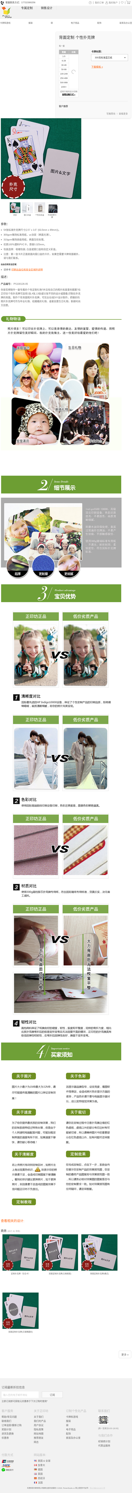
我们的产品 (40, 1421)
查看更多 (123, 113)
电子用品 (71, 1429)
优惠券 (5, 1437)
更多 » (125, 1354)
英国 (40, 1473)
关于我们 (38, 1416)
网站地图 (38, 1433)
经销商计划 (104, 1441)
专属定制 (27, 8)
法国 (40, 1482)
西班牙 (41, 1478)
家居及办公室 (73, 1437)
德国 (40, 1469)
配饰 (68, 1433)
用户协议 (38, 1425)
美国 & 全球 (44, 1460)
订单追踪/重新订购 (12, 1425)
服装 (68, 1421)
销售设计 (46, 8)
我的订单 (99, 2)
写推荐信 (110, 113)
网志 (36, 1442)
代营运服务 (104, 1445)
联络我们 (6, 1421)
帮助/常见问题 (9, 1416)
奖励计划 (6, 1429)
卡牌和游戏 (72, 1416)
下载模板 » (97, 66)
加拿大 (41, 1465)
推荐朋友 (38, 1437)
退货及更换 (8, 1433)
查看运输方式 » (68, 94)
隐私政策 (38, 1429)
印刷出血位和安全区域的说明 (27, 269)
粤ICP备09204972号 (97, 1488)
